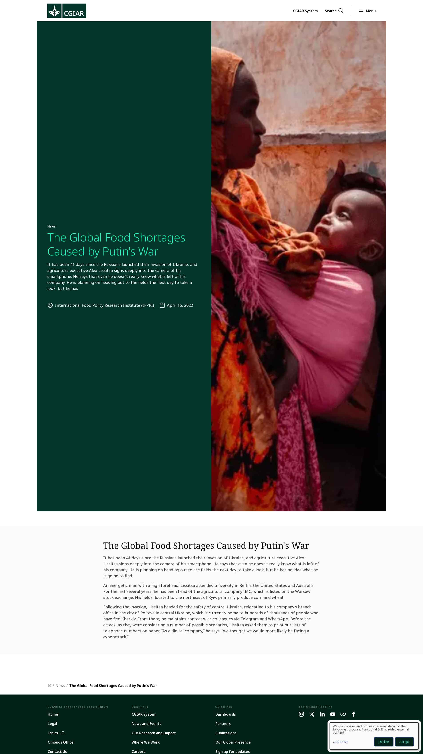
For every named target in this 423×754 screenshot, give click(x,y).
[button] (305, 10)
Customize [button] (340, 742)
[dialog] (374, 736)
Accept (404, 742)
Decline (383, 742)
